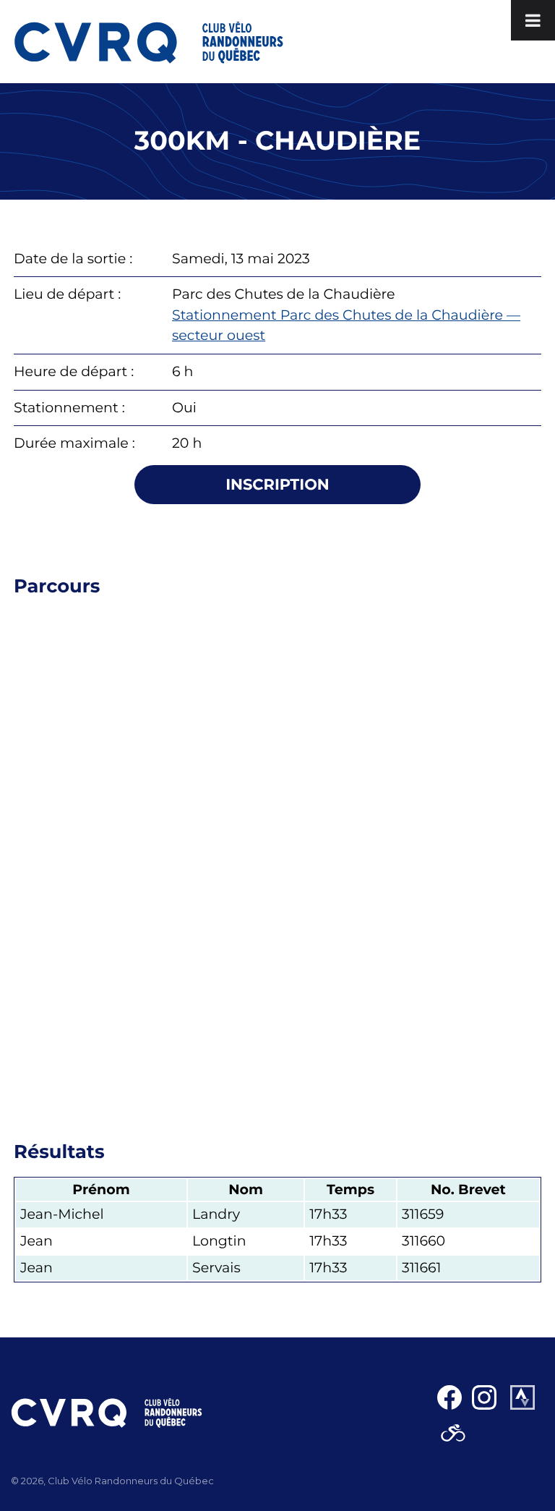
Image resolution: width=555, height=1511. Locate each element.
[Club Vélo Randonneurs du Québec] (149, 41)
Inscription (277, 485)
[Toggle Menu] (533, 20)
